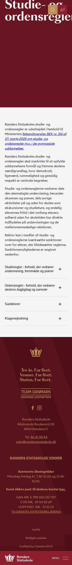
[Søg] (53, 9)
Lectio (36, 529)
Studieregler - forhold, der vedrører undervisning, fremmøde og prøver (29, 269)
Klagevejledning (16, 318)
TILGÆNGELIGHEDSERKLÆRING (36, 512)
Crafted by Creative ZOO (36, 546)
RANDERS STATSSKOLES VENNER (36, 458)
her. (62, 489)
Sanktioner (12, 304)
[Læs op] (62, 9)
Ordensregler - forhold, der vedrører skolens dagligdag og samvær (30, 287)
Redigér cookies (36, 538)
